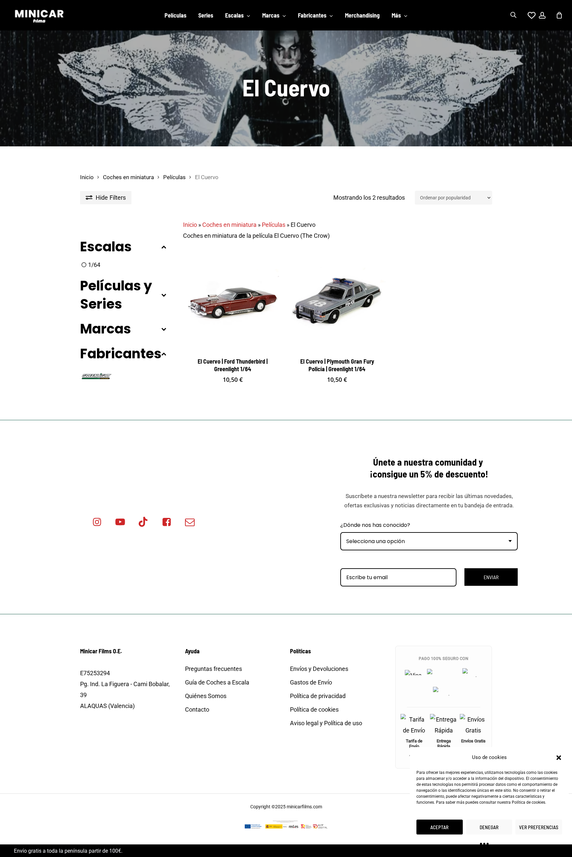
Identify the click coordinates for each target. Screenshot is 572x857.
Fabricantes (121, 354)
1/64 (94, 264)
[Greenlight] (96, 375)
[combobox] (429, 541)
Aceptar (439, 827)
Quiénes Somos (205, 695)
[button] (558, 757)
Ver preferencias (538, 827)
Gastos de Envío (311, 682)
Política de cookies (528, 802)
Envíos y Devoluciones (319, 668)
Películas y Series (116, 295)
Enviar (491, 577)
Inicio (87, 177)
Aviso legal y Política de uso (326, 723)
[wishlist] (528, 15)
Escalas (106, 247)
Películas (174, 177)
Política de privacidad (318, 695)
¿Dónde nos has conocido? (375, 525)
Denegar (489, 827)
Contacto (197, 709)
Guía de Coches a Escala (217, 682)
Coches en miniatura (128, 177)
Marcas (105, 329)
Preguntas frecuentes (213, 668)
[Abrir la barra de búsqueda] (513, 15)
